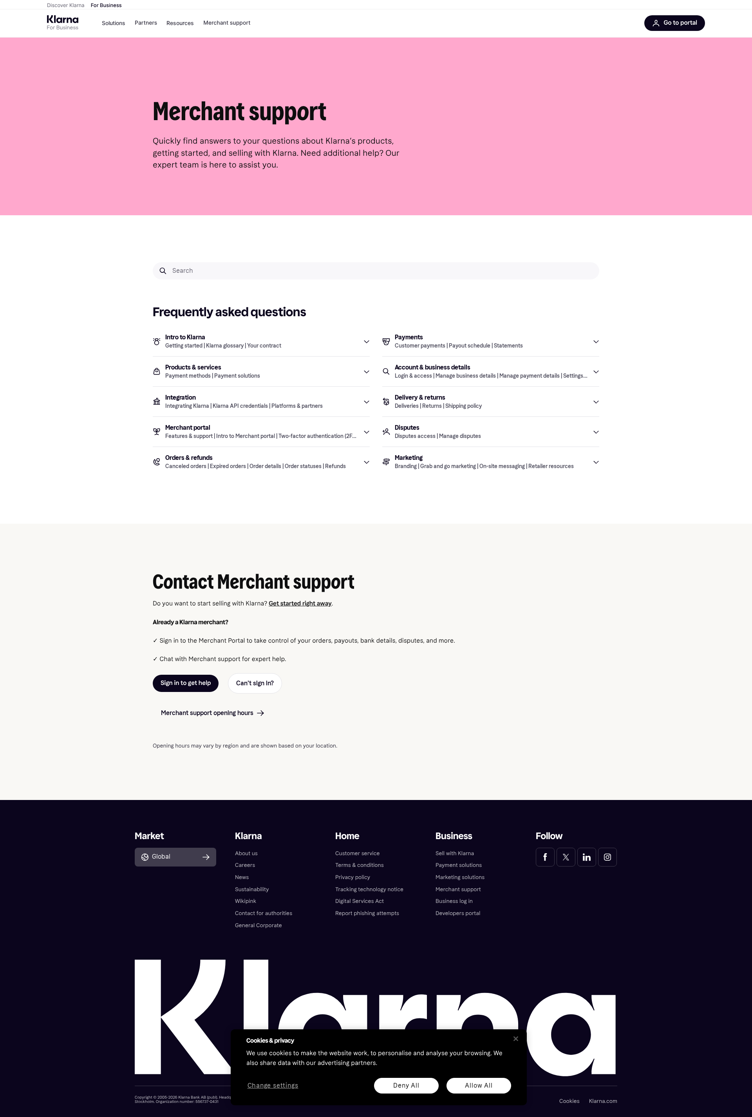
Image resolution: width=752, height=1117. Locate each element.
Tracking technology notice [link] (369, 889)
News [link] (242, 877)
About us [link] (246, 853)
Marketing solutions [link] (460, 877)
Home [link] (347, 836)
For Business (106, 5)
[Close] (515, 1038)
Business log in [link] (454, 901)
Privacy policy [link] (352, 877)
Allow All (478, 1085)
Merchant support (226, 23)
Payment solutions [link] (459, 865)
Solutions (113, 23)
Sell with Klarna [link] (455, 853)
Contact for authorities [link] (263, 913)
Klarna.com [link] (603, 1101)
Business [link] (454, 836)
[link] (545, 857)
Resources (180, 23)
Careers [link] (245, 865)
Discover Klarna (66, 5)
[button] (261, 341)
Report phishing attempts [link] (367, 913)
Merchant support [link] (458, 889)
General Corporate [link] (258, 925)
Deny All (406, 1085)
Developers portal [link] (458, 913)
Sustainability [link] (252, 889)
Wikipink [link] (245, 901)
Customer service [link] (357, 853)
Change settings (273, 1086)
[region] (379, 1067)
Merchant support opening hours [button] (207, 713)
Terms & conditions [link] (359, 865)
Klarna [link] (248, 836)
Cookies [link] (569, 1101)
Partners (146, 23)
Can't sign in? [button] (255, 683)
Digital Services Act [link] (359, 901)
